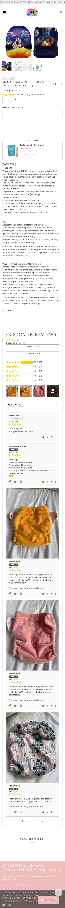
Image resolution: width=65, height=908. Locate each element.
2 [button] (29, 821)
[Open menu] (6, 12)
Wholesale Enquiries (13, 895)
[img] (32, 424)
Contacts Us (47, 892)
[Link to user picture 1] (32, 523)
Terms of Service (11, 901)
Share (9, 310)
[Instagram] (9, 905)
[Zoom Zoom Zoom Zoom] (32, 42)
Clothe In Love (13, 892)
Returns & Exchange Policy (17, 898)
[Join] (60, 884)
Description (9, 164)
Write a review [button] (33, 346)
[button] (8, 94)
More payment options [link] (13, 132)
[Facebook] (3, 905)
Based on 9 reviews (15, 342)
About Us (33, 892)
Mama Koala (8, 78)
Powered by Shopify (33, 901)
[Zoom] (8, 55)
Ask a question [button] (32, 353)
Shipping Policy (35, 895)
